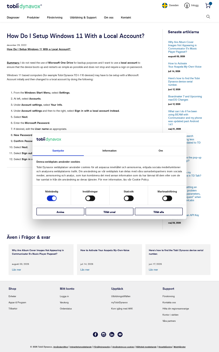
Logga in (64, 296)
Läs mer (16, 269)
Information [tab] (109, 150)
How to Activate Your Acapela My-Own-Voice (184, 65)
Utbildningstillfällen (120, 296)
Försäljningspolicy (102, 347)
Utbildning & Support (83, 17)
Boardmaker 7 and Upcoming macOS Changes (185, 98)
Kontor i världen (170, 314)
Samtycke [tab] (58, 150)
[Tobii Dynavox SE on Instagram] (103, 336)
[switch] (90, 198)
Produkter (33, 17)
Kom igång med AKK (122, 308)
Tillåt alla (158, 212)
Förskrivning (54, 17)
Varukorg (64, 302)
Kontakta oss (169, 302)
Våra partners (169, 320)
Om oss (108, 17)
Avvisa (60, 212)
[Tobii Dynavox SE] (24, 6)
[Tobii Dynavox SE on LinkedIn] (112, 336)
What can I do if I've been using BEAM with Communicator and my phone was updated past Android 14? (185, 118)
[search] (208, 16)
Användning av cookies (123, 347)
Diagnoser (13, 17)
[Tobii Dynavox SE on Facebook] (95, 336)
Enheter (12, 296)
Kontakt (126, 17)
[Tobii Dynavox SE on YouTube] (120, 336)
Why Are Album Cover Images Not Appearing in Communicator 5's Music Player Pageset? (182, 47)
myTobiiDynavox (119, 302)
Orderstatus (66, 308)
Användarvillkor (60, 347)
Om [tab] (161, 150)
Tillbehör (13, 308)
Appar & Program (17, 302)
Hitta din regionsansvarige (176, 308)
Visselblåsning (165, 347)
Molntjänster (180, 347)
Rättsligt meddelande (146, 347)
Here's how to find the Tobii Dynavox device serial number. (184, 81)
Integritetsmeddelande (81, 347)
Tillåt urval (109, 212)
